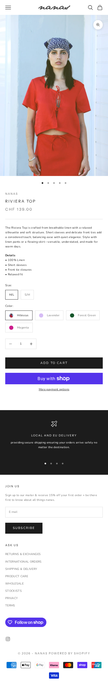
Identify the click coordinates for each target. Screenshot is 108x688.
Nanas (11, 194)
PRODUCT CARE (16, 576)
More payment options (54, 389)
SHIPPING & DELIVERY (21, 569)
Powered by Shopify (69, 653)
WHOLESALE (14, 584)
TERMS (10, 605)
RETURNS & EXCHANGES (23, 554)
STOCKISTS (13, 591)
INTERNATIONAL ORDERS (23, 562)
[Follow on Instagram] (7, 639)
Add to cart (54, 363)
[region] (54, 437)
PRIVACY (11, 598)
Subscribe (24, 528)
